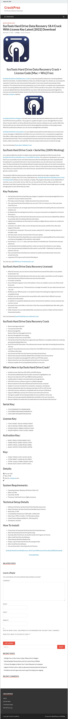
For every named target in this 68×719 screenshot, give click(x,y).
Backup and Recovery (9, 23)
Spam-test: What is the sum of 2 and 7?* (17, 634)
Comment (7, 580)
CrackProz (12, 7)
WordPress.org (7, 708)
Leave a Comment (25, 32)
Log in (5, 698)
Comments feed (8, 704)
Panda (17, 32)
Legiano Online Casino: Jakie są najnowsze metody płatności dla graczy (25, 667)
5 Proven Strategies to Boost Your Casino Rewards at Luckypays (23, 664)
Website (6, 620)
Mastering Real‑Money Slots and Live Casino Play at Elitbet (22, 661)
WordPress (55, 716)
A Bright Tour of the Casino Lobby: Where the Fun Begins (21, 658)
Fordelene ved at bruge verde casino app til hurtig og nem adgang (23, 670)
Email (5, 612)
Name (5, 604)
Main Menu (10, 16)
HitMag (63, 716)
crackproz (11, 94)
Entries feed (6, 701)
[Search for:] (34, 647)
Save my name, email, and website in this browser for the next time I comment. (31, 630)
